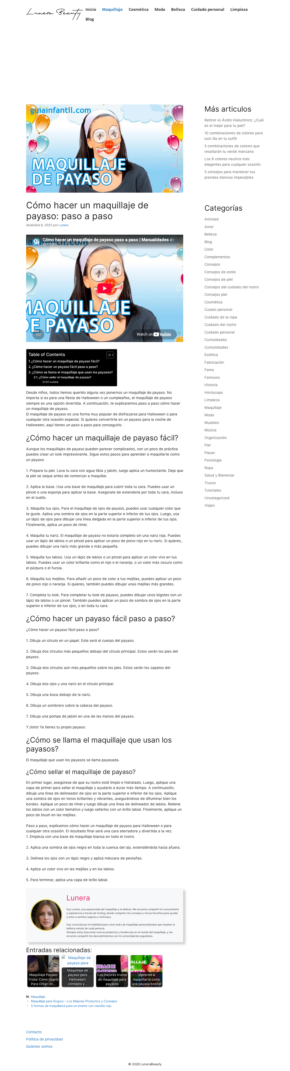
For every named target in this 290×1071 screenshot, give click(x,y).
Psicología (213, 460)
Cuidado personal (207, 9)
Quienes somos (39, 1046)
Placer (209, 453)
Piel (207, 445)
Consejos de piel (218, 279)
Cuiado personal (218, 309)
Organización (215, 438)
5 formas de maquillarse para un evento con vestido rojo (71, 1006)
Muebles (211, 423)
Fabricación (214, 362)
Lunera (54, 381)
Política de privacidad (44, 1039)
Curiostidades (216, 347)
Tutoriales (212, 490)
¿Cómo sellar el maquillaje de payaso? (65, 377)
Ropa (208, 468)
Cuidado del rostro (220, 324)
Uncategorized (216, 498)
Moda (160, 9)
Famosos (212, 377)
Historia (211, 385)
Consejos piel (215, 294)
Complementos (217, 257)
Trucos (210, 483)
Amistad (211, 219)
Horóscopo (213, 392)
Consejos (212, 264)
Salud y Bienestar (219, 475)
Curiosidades (215, 340)
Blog (90, 19)
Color (208, 249)
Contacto (34, 1032)
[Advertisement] (145, 60)
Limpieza (239, 9)
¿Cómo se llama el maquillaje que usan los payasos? (72, 372)
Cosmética (139, 9)
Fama (209, 370)
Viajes (209, 505)
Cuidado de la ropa (220, 317)
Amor (209, 227)
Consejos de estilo (220, 272)
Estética (211, 355)
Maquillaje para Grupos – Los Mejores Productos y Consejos (74, 1001)
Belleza (178, 9)
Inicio (91, 9)
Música (210, 430)
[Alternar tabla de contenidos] (108, 355)
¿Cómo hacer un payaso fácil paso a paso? (65, 367)
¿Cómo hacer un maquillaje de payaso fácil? (65, 361)
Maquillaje (112, 9)
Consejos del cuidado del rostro (231, 287)
